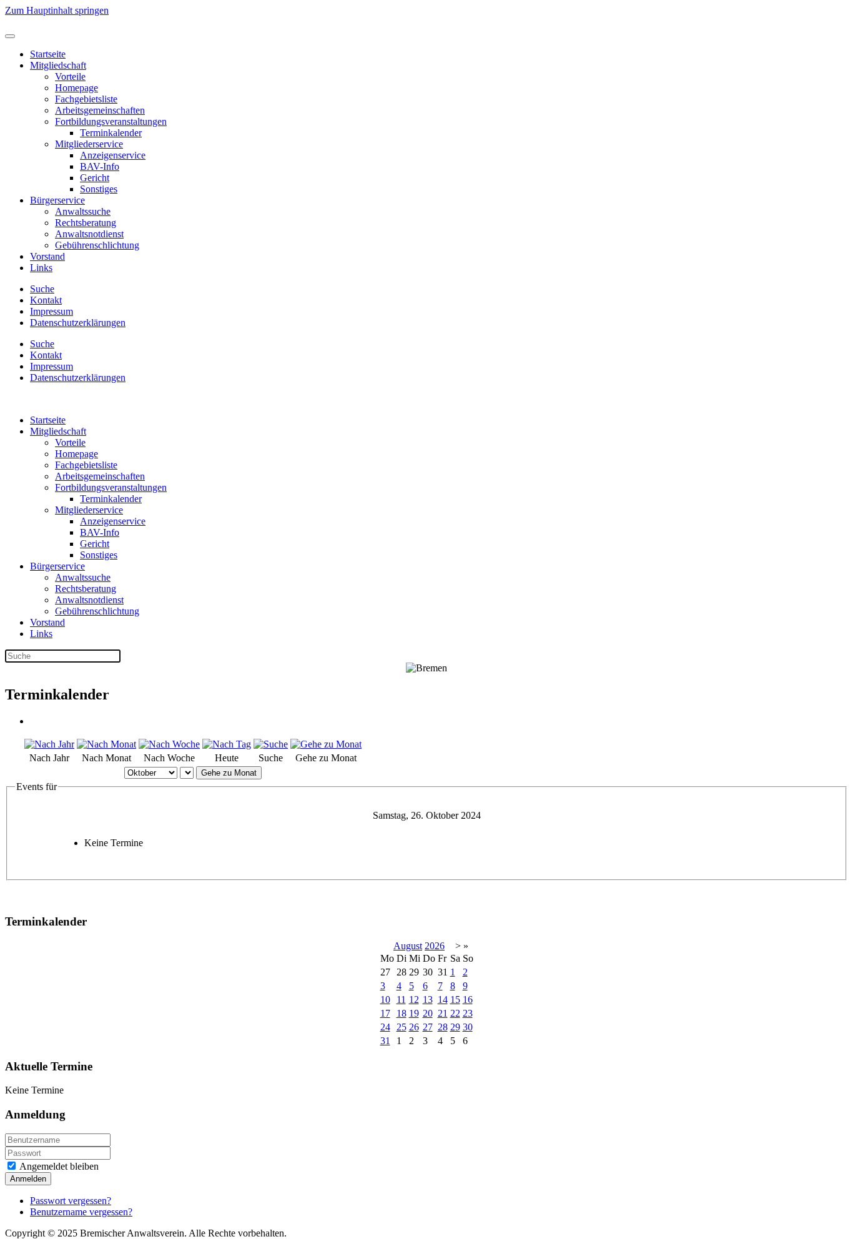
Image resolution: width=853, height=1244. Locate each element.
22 (455, 1013)
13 (428, 999)
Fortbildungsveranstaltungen (111, 121)
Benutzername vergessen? (81, 1212)
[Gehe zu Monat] (326, 744)
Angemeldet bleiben (58, 1166)
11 (401, 999)
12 (414, 999)
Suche (42, 289)
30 (468, 1027)
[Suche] (271, 744)
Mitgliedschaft (58, 65)
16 (468, 999)
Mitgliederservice (89, 144)
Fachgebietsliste (86, 99)
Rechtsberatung (85, 222)
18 (402, 1013)
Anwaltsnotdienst (89, 234)
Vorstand (47, 256)
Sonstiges (98, 189)
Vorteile (70, 76)
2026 (435, 945)
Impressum (51, 311)
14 (443, 999)
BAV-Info (99, 166)
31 (385, 1040)
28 (443, 1027)
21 (443, 1013)
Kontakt (46, 300)
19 (414, 1013)
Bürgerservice (57, 200)
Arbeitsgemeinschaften (100, 110)
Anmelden (28, 1178)
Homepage (76, 87)
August (407, 945)
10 (385, 999)
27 (428, 1027)
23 (468, 1013)
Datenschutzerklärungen (78, 322)
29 (455, 1027)
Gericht (94, 177)
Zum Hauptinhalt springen (57, 10)
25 (402, 1027)
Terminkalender (111, 132)
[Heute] (226, 744)
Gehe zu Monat (229, 773)
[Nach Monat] (106, 744)
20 (428, 1013)
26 (414, 1027)
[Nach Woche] (169, 744)
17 (385, 1013)
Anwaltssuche (83, 211)
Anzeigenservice (112, 155)
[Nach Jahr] (49, 744)
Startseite (48, 54)
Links (41, 267)
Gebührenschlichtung (97, 245)
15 (455, 999)
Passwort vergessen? (70, 1200)
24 (385, 1027)
